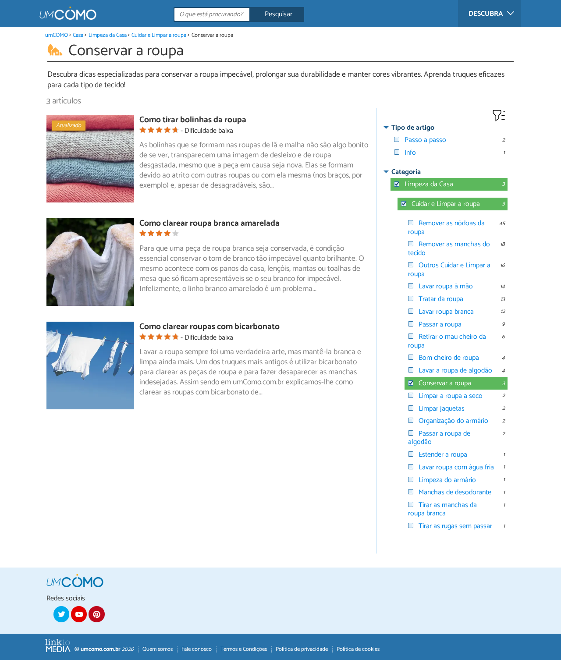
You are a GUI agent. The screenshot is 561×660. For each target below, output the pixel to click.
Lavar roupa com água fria (456, 467)
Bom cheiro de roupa (449, 358)
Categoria (406, 172)
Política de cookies (358, 649)
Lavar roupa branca (446, 312)
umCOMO (56, 35)
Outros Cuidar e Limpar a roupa (449, 269)
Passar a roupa (440, 324)
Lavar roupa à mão (446, 286)
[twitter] (61, 614)
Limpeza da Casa (108, 35)
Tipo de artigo (412, 128)
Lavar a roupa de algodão (455, 370)
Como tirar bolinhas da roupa (192, 120)
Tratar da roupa (441, 299)
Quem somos (157, 649)
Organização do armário (453, 421)
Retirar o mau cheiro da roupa (447, 341)
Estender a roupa (443, 455)
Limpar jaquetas (442, 409)
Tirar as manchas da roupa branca (442, 509)
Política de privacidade (302, 649)
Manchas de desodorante (455, 492)
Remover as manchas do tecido (449, 248)
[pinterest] (96, 614)
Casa (78, 35)
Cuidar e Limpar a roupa (158, 35)
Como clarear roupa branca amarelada (209, 223)
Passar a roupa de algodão (439, 438)
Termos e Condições (243, 649)
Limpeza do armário (447, 480)
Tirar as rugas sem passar (455, 526)
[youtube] (79, 614)
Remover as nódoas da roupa (446, 227)
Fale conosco (196, 649)
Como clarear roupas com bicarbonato (209, 327)
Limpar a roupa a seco (451, 396)
